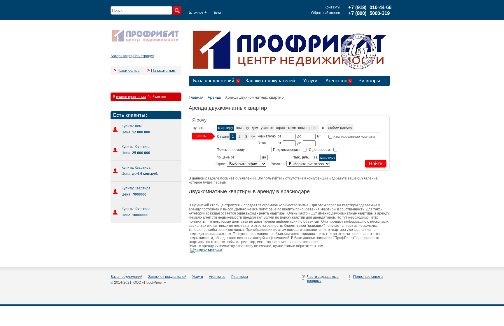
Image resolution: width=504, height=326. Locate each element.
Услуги (310, 80)
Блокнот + (198, 12)
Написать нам (163, 70)
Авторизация (121, 56)
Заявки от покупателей (270, 80)
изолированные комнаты (353, 137)
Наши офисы (129, 70)
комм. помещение (303, 128)
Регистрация (143, 56)
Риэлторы (369, 80)
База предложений (213, 80)
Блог (217, 13)
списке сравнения (131, 97)
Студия (223, 137)
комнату (242, 128)
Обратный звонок (325, 13)
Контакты (332, 7)
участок (267, 128)
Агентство (336, 80)
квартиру (225, 128)
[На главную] (146, 41)
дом (255, 128)
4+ (253, 137)
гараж (281, 128)
